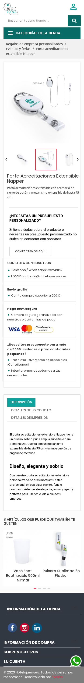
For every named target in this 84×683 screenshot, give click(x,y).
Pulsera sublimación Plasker (61, 573)
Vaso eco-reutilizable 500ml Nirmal (23, 575)
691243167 (55, 270)
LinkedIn (37, 628)
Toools (57, 677)
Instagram (25, 628)
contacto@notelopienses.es (43, 276)
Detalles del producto (31, 410)
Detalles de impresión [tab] (29, 417)
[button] (30, 251)
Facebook (12, 628)
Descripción (21, 402)
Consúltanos (18, 364)
